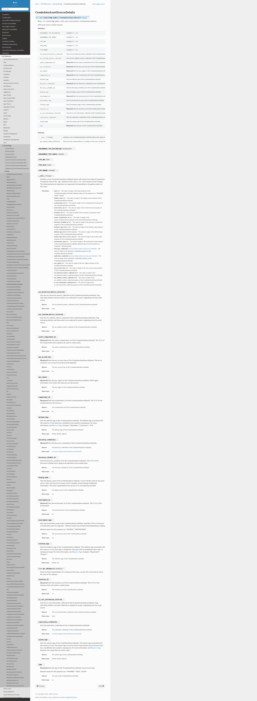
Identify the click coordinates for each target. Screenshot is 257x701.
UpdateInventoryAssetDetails (14, 619)
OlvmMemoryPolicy (12, 493)
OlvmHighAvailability (12, 465)
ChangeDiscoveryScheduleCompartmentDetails (18, 265)
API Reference (6, 56)
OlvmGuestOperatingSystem (14, 460)
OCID (101, 340)
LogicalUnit (10, 380)
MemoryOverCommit (12, 383)
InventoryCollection (12, 372)
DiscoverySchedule (12, 314)
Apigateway (7, 92)
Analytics (6, 80)
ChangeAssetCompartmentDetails (15, 256)
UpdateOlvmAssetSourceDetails (15, 625)
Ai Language (7, 71)
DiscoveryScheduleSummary (14, 320)
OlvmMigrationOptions (13, 496)
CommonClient (9, 148)
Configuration (6, 17)
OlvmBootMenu (11, 413)
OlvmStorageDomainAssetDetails (15, 520)
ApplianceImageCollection (13, 193)
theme (55, 697)
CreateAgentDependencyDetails (15, 273)
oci (16, 2)
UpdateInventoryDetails (13, 622)
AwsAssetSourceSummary (13, 232)
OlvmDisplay (10, 449)
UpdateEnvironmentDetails (14, 617)
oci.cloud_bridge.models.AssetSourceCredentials (67, 451)
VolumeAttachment (12, 661)
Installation (5, 14)
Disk (8, 322)
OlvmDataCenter (11, 446)
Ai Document (8, 68)
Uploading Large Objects (9, 44)
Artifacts (6, 110)
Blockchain (7, 128)
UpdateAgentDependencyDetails (15, 595)
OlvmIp (9, 485)
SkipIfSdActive (10, 575)
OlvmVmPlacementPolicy (13, 542)
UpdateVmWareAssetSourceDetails (16, 633)
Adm (5, 62)
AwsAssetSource (11, 229)
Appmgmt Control (9, 107)
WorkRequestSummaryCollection (15, 685)
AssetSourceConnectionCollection (16, 218)
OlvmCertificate (11, 419)
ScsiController (10, 570)
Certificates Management (11, 139)
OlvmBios (9, 408)
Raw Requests (6, 47)
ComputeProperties (12, 270)
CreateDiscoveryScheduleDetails (15, 292)
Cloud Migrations (9, 691)
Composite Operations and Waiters (13, 50)
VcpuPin (9, 639)
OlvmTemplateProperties (13, 529)
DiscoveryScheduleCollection (14, 317)
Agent (8, 177)
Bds (5, 125)
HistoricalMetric (11, 339)
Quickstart (5, 32)
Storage (9, 578)
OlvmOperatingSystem (13, 501)
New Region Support (8, 26)
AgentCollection (11, 179)
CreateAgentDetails (12, 276)
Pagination (5, 53)
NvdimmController (11, 397)
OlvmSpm (9, 518)
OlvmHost (9, 468)
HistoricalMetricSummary (13, 344)
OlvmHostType (10, 474)
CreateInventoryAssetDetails (14, 298)
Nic (7, 391)
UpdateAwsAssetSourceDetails (15, 606)
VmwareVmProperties (12, 658)
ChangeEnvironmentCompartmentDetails (17, 267)
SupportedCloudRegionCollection (16, 584)
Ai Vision (6, 77)
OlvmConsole (10, 430)
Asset (8, 199)
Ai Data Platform (9, 65)
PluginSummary (11, 564)
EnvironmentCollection (13, 328)
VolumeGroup (10, 663)
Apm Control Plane (9, 98)
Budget (6, 130)
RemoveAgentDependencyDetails (15, 567)
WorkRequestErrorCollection (14, 672)
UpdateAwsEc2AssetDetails (14, 611)
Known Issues (6, 35)
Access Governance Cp (11, 59)
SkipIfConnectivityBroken (13, 573)
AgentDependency (11, 182)
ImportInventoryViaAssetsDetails (15, 350)
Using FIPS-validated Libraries (11, 20)
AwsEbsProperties (11, 240)
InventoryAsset (10, 369)
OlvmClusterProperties (13, 424)
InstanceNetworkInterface (13, 353)
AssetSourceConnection (13, 215)
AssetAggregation (11, 201)
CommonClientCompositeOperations (15, 160)
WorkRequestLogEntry (12, 674)
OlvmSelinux (10, 512)
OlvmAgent (10, 399)
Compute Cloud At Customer (12, 697)
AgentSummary (11, 190)
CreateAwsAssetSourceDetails (14, 284)
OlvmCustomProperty (12, 443)
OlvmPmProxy (10, 504)
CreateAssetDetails (11, 278)
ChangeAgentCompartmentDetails (16, 251)
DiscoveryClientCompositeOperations (16, 163)
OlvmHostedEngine (12, 476)
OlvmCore (9, 432)
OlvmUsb (9, 534)
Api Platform (7, 86)
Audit (5, 113)
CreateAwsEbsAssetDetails (14, 287)
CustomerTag (10, 311)
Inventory (9, 366)
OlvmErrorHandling (12, 454)
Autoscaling (7, 116)
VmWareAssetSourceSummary (14, 650)
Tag (7, 589)
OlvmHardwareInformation (14, 463)
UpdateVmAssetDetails (13, 630)
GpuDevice (10, 333)
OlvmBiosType (10, 410)
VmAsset (9, 641)
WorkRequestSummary (13, 683)
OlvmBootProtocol (12, 416)
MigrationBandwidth (12, 386)
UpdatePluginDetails (12, 628)
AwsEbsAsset (10, 234)
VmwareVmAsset (11, 655)
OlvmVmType (10, 551)
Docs (37, 4)
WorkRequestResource (13, 680)
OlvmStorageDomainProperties (15, 523)
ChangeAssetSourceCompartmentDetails (17, 259)
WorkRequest (10, 666)
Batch (5, 122)
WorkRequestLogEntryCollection (15, 677)
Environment (10, 325)
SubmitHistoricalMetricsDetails (15, 581)
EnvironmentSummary (12, 331)
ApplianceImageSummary (13, 196)
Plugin (8, 562)
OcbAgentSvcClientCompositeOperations (17, 168)
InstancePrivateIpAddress (13, 361)
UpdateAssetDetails (12, 600)
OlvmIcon (9, 479)
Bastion (6, 119)
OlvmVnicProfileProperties (13, 556)
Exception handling (8, 41)
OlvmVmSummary (11, 548)
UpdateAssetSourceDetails (14, 603)
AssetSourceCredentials (13, 221)
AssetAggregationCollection (14, 204)
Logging (4, 38)
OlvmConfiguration (12, 427)
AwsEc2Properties (11, 248)
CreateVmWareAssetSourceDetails (15, 306)
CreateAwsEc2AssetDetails (14, 289)
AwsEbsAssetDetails (12, 237)
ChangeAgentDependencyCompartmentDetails (18, 254)
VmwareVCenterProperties (13, 652)
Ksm (8, 377)
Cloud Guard (7, 688)
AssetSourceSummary (12, 223)
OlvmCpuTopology (12, 438)
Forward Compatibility (9, 23)
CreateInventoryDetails (13, 300)
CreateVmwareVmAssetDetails (14, 309)
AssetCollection (11, 207)
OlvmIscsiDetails (11, 487)
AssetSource (10, 210)
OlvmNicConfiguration (13, 498)
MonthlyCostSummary (13, 388)
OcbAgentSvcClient (10, 157)
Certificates (7, 137)
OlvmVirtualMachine (12, 540)
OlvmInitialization (11, 482)
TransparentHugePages (13, 592)
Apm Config (7, 95)
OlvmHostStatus (11, 471)
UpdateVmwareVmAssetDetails (15, 636)
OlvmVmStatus (10, 545)
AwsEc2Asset (10, 243)
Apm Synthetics (8, 101)
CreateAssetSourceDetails (13, 281)
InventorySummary (12, 375)
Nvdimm (9, 394)
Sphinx (45, 697)
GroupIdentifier (11, 336)
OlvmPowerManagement (13, 507)
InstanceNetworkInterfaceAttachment (16, 358)
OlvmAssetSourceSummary (14, 405)
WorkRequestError (11, 669)
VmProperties (10, 644)
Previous (41, 686)
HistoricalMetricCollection (13, 342)
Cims (5, 142)
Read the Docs (72, 697)
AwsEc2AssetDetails (12, 245)
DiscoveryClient (9, 151)
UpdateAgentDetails (12, 597)
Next (100, 686)
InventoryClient (9, 154)
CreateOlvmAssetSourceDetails (15, 303)
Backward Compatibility (9, 29)
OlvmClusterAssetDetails (13, 421)
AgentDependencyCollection (14, 185)
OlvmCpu (9, 435)
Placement (9, 559)
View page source (98, 4)
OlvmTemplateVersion (12, 531)
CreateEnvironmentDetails (13, 295)
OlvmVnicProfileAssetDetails (14, 553)
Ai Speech (7, 74)
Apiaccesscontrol (9, 89)
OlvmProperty (10, 509)
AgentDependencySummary (14, 187)
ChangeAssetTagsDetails (13, 262)
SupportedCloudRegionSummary (15, 586)
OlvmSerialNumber (12, 515)
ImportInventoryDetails (13, 347)
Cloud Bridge (7, 145)
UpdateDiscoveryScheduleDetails (15, 614)
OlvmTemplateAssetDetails (14, 526)
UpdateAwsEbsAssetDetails (14, 608)
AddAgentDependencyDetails (14, 174)
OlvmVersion (10, 537)
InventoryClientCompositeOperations (16, 165)
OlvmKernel (10, 490)
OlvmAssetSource (11, 402)
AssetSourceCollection (13, 212)
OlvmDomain (10, 452)
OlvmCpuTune (10, 441)
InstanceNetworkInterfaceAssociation (16, 355)
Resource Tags (57, 425)
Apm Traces (7, 104)
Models (7, 171)
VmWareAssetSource (12, 647)
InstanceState (10, 364)
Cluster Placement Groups (12, 694)
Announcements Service (11, 83)
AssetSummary (10, 226)
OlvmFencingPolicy (12, 457)
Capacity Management (10, 133)
